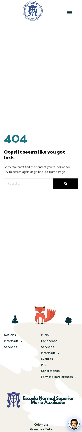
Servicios (10, 347)
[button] (69, 12)
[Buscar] (65, 183)
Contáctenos (50, 371)
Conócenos (49, 341)
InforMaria (11, 341)
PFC (43, 365)
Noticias (10, 335)
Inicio (45, 335)
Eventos (47, 359)
